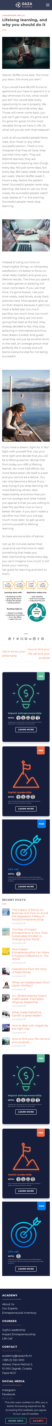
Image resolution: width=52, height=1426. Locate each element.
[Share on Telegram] (42, 639)
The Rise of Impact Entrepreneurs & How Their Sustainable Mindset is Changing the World (30, 934)
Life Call (7, 1338)
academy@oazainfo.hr (17, 1355)
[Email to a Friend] (22, 639)
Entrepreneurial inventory (19, 1312)
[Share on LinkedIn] (34, 639)
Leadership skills (13, 15)
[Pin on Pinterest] (26, 639)
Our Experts (10, 1308)
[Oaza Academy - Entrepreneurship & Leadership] (24, 5)
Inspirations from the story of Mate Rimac (29, 970)
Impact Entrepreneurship (19, 1334)
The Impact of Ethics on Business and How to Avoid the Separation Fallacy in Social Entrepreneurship (30, 914)
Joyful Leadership (13, 1330)
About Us (8, 1304)
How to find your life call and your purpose (39, 654)
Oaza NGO (9, 1373)
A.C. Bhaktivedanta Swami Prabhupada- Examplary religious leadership (29, 999)
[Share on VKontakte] (30, 639)
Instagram (9, 1390)
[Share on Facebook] (13, 639)
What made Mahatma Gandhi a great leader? (27, 1014)
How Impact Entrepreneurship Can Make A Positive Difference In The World (30, 954)
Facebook (8, 1394)
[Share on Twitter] (17, 639)
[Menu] (48, 5)
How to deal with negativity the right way (30, 1027)
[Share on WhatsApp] (9, 639)
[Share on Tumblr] (38, 639)
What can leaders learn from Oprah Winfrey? (31, 984)
